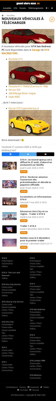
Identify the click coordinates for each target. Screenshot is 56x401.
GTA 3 (32, 335)
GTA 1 (4, 362)
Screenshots (7, 263)
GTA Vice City (8, 322)
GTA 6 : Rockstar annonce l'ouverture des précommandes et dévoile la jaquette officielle (35, 180)
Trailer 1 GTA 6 (28, 225)
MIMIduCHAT (9, 150)
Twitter (46, 387)
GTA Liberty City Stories (12, 301)
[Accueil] (3, 15)
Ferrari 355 (14, 89)
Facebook (34, 387)
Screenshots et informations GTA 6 (35, 198)
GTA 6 (23, 171)
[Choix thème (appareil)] (47, 8)
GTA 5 (32, 258)
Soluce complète (37, 266)
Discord (35, 390)
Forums (23, 8)
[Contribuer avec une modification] (52, 19)
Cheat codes (35, 263)
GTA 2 (4, 347)
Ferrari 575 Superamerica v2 (24, 108)
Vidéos (5, 266)
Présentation (7, 260)
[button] (52, 8)
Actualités (7, 8)
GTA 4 (32, 283)
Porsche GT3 (15, 59)
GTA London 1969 (37, 360)
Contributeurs (12, 387)
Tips (31, 269)
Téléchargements (35, 8)
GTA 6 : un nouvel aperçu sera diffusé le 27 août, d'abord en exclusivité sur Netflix (36, 162)
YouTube (24, 390)
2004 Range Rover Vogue (22, 93)
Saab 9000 (14, 96)
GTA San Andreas (37, 309)
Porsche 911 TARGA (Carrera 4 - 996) (28, 86)
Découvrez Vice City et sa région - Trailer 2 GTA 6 (34, 212)
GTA (15, 8)
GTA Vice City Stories (11, 284)
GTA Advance (35, 375)
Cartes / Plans (36, 272)
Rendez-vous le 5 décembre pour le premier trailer (35, 239)
